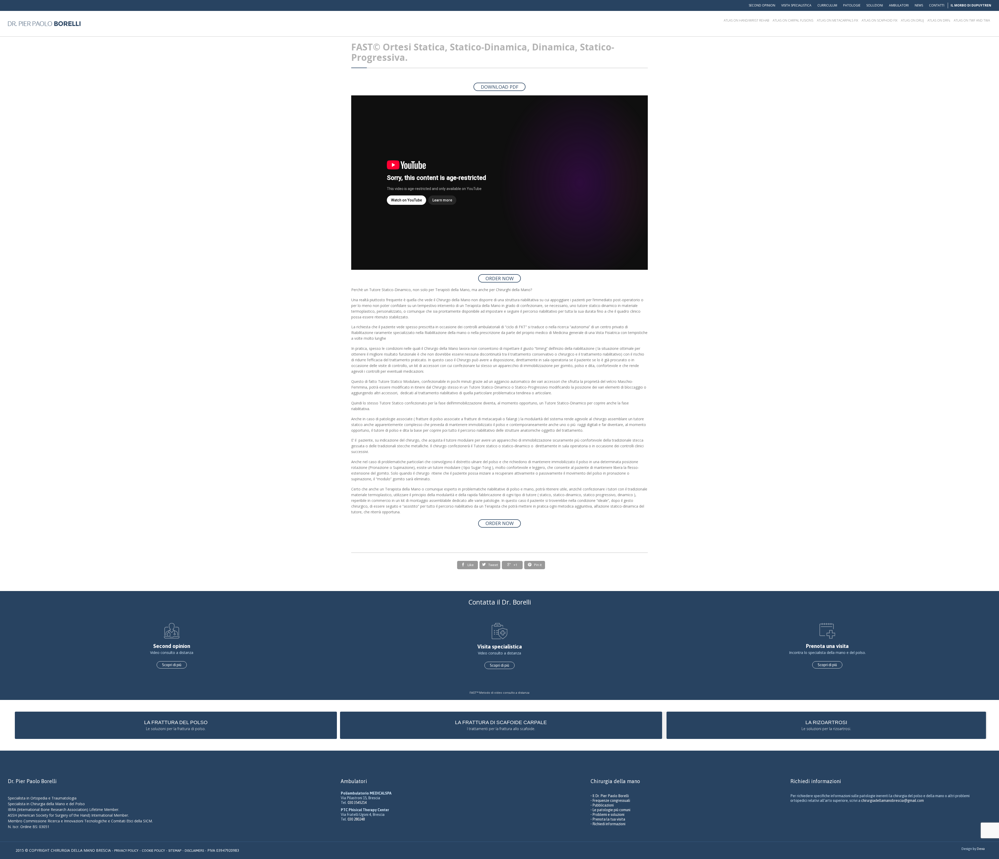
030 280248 (356, 819)
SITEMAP (174, 851)
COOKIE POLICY (153, 851)
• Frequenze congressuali (610, 800)
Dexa (981, 849)
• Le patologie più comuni (610, 810)
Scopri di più (171, 665)
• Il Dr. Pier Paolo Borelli (610, 796)
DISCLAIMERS (194, 851)
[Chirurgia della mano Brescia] (44, 23)
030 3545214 (357, 803)
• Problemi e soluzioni (607, 814)
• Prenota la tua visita (608, 819)
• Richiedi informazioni (608, 824)
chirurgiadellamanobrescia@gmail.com (892, 800)
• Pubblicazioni (602, 805)
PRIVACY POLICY (126, 851)
